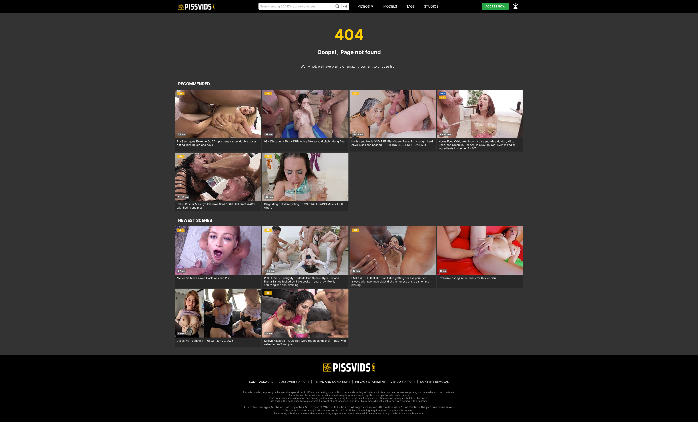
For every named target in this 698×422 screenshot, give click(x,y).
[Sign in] (516, 6)
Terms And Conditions (332, 381)
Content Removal (434, 381)
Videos (364, 6)
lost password (261, 381)
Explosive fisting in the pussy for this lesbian (467, 278)
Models (390, 6)
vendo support (402, 381)
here (293, 410)
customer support (293, 381)
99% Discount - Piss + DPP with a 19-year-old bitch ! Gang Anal (304, 141)
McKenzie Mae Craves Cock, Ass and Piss (203, 278)
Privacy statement (370, 381)
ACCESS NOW (495, 6)
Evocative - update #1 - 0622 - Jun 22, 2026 (205, 340)
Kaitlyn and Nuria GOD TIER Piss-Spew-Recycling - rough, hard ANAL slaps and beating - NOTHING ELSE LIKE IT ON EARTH (392, 143)
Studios (431, 6)
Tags (410, 6)
